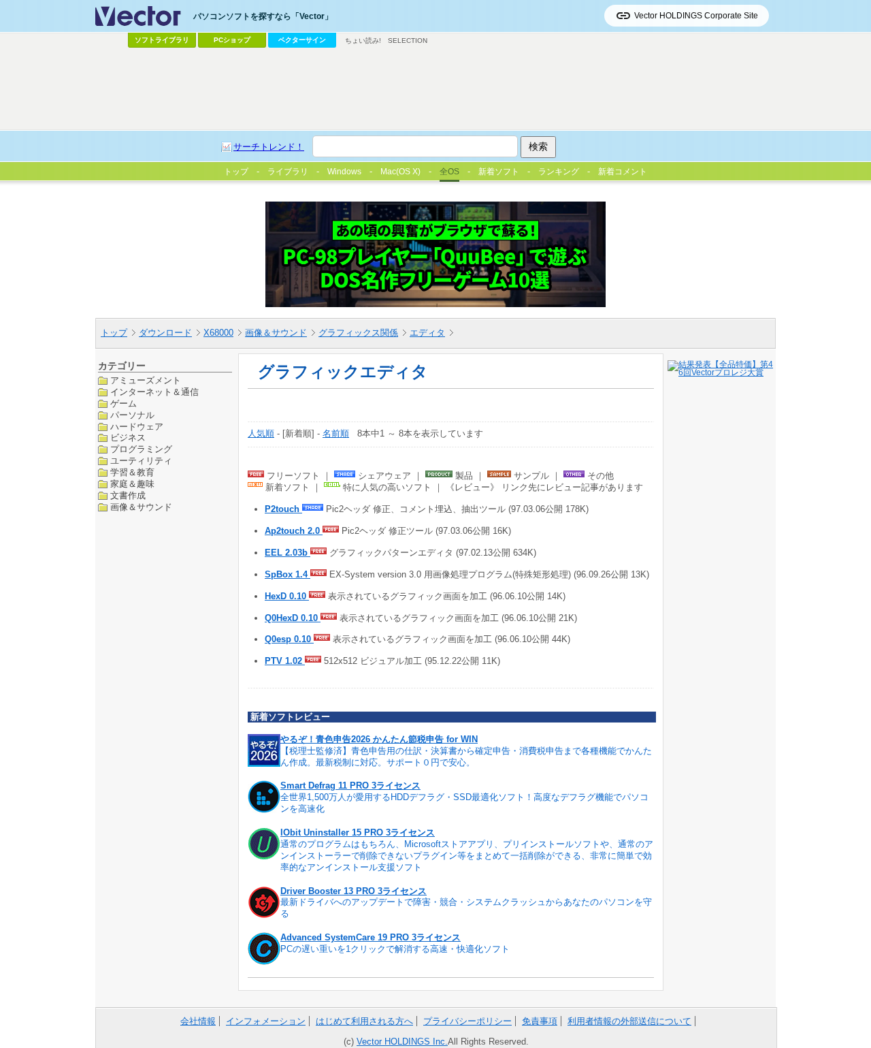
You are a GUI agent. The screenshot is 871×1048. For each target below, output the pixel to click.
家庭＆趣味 (132, 484)
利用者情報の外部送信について (629, 1021)
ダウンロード (165, 333)
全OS (449, 171)
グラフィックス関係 (358, 333)
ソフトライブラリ (162, 40)
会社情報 (198, 1021)
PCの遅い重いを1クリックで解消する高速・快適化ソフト (395, 949)
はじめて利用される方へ (364, 1021)
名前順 (336, 433)
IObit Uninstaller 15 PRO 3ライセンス (357, 832)
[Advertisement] (435, 89)
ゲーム (123, 403)
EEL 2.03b (287, 552)
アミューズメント (145, 380)
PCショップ (232, 40)
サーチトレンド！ (268, 147)
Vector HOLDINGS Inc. (402, 1041)
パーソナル (132, 414)
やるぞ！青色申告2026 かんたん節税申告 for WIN (379, 739)
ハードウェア (136, 426)
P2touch (283, 509)
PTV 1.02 (285, 661)
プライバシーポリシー (467, 1021)
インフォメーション (266, 1021)
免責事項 (539, 1021)
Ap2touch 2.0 (294, 531)
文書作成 (128, 495)
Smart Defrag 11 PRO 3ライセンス (350, 785)
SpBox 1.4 (287, 574)
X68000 (218, 333)
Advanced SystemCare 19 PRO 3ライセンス (370, 937)
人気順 (261, 433)
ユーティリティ (141, 461)
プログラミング (141, 449)
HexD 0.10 (287, 596)
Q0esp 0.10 (289, 639)
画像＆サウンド (276, 333)
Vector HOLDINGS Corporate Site (696, 15)
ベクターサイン (302, 40)
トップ (114, 333)
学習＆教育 (132, 472)
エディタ (427, 333)
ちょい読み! (363, 40)
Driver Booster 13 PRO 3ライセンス (353, 891)
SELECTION (407, 40)
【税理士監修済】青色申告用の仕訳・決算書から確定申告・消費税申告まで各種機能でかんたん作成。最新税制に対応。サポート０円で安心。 (466, 756)
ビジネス (128, 437)
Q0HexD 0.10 (293, 618)
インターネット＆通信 (154, 391)
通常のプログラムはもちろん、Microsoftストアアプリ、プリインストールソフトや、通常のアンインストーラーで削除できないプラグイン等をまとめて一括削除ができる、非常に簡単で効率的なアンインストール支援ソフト (466, 855)
